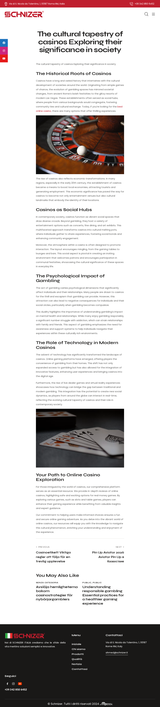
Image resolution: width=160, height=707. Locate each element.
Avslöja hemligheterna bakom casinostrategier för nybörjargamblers (57, 593)
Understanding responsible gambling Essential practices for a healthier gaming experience (103, 595)
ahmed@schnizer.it (117, 652)
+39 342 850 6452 (16, 689)
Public (86, 583)
